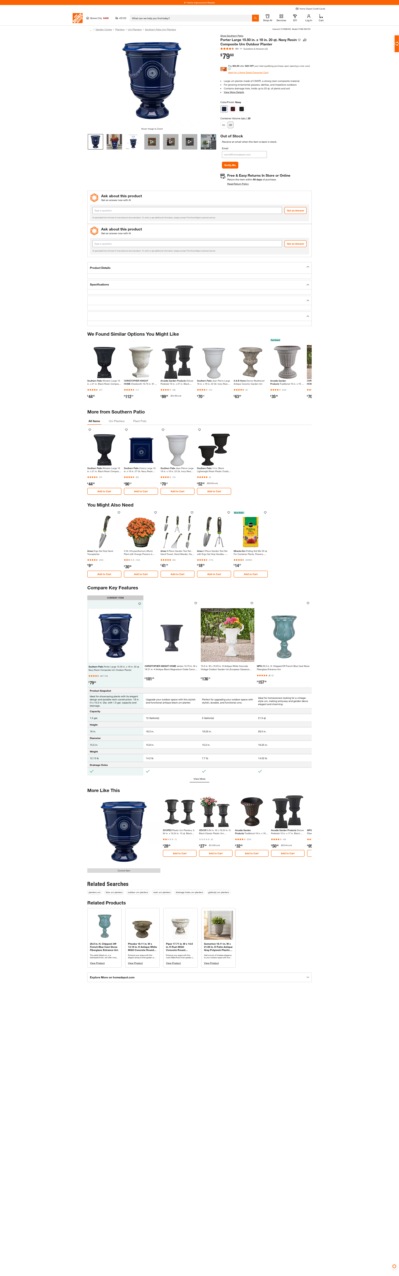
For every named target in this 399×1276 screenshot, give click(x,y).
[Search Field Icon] (255, 18)
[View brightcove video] (152, 142)
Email (225, 148)
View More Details (234, 92)
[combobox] (191, 18)
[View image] (95, 142)
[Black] (241, 109)
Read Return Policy (238, 183)
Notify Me (230, 165)
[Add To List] (299, 40)
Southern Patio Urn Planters (160, 29)
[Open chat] (397, 43)
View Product (97, 963)
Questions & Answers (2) (255, 48)
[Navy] (224, 109)
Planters (120, 29)
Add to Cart (104, 491)
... (90, 30)
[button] (199, 268)
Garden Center (104, 29)
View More (199, 778)
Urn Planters (135, 29)
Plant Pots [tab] (139, 421)
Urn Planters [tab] (117, 421)
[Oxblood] (232, 109)
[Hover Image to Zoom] (152, 80)
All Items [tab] (94, 421)
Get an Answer (295, 210)
